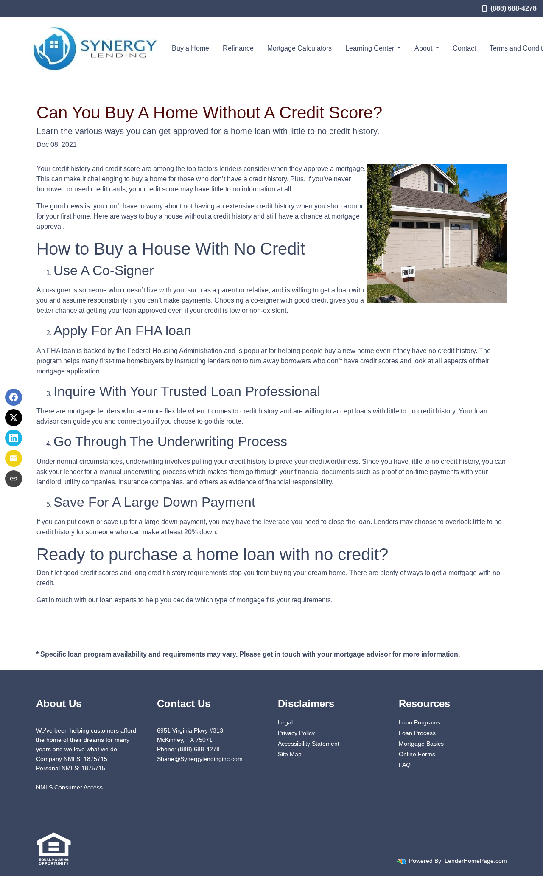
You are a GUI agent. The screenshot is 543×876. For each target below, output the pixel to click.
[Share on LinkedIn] (13, 438)
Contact (464, 48)
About (424, 48)
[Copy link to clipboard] (13, 478)
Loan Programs (419, 722)
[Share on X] (13, 417)
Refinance (238, 48)
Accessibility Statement (308, 743)
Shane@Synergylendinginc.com (200, 758)
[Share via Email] (13, 458)
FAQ (405, 764)
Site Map (290, 754)
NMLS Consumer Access (69, 787)
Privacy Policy (296, 733)
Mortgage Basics (421, 743)
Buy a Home (190, 48)
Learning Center (370, 48)
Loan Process (417, 733)
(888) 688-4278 (513, 8)
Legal (285, 722)
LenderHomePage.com (476, 860)
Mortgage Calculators (299, 48)
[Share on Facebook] (13, 397)
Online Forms (417, 754)
